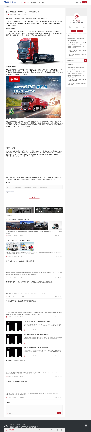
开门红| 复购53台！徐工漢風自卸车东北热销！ (20, 280)
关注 (74, 31)
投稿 (85, 2)
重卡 (28, 14)
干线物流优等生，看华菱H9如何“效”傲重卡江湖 (21, 320)
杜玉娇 (7, 14)
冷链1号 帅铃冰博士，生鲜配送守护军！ (18, 259)
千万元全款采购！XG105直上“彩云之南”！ (37, 354)
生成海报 (47, 430)
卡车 (8, 211)
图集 (39, 2)
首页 (21, 2)
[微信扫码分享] (51, 430)
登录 (77, 2)
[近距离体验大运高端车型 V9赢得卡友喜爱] (14, 371)
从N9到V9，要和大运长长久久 (15, 380)
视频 (43, 2)
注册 (80, 2)
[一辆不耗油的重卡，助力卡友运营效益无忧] (14, 345)
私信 (80, 31)
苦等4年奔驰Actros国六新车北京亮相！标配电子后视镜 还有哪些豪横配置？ (30, 301)
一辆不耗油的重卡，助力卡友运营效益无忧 (37, 341)
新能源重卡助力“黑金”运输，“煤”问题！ (18, 239)
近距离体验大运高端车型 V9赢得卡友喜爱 (37, 367)
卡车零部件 (33, 2)
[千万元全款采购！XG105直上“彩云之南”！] (14, 358)
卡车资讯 (26, 2)
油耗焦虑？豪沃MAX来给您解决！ (17, 400)
